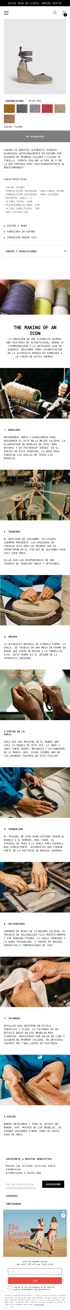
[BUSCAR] (55, 13)
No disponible (35, 136)
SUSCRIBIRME (53, 1184)
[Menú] (6, 13)
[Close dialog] (63, 1215)
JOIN (35, 1280)
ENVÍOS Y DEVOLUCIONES (21, 251)
